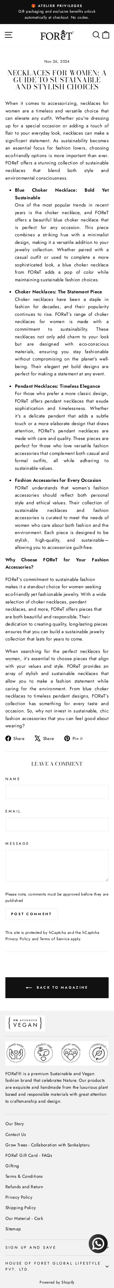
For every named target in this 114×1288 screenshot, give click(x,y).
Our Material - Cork (24, 1218)
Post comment (31, 913)
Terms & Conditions (24, 1176)
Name (12, 778)
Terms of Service (54, 939)
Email (13, 811)
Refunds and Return (24, 1186)
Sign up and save (30, 1247)
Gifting (12, 1166)
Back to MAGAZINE (61, 987)
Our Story (14, 1123)
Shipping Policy (20, 1207)
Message (17, 843)
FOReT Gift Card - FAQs (28, 1155)
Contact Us (15, 1134)
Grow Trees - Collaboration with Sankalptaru (47, 1145)
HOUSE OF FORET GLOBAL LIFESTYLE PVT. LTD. (53, 1266)
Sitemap (13, 1229)
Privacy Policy (17, 939)
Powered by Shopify (57, 1282)
